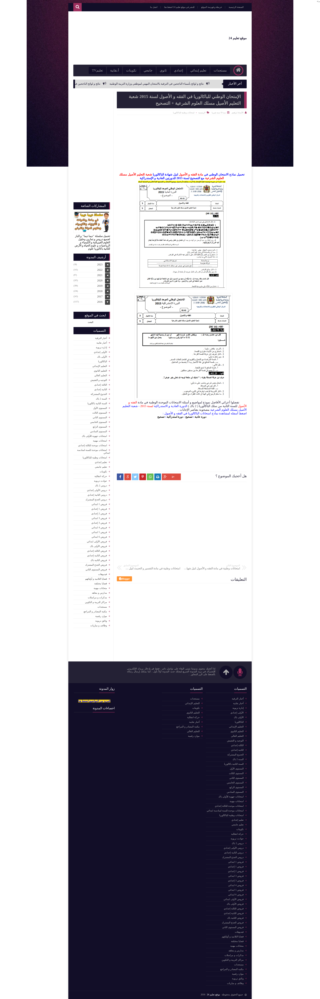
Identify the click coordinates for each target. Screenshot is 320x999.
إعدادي (178, 70)
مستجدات (220, 70)
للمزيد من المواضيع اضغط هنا (94, 701)
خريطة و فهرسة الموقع (211, 7)
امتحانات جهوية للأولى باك (94, 436)
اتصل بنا (154, 7)
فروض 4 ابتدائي (99, 527)
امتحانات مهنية (100, 441)
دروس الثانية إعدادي (97, 495)
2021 (99, 275)
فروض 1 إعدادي (99, 509)
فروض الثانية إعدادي (97, 555)
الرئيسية (201, 112)
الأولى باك (102, 357)
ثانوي (163, 70)
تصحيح (188, 416)
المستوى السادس (98, 431)
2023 (99, 264)
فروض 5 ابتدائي (99, 532)
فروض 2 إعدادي (99, 513)
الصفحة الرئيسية (236, 7)
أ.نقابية (114, 70)
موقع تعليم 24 (238, 38)
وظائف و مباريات (98, 625)
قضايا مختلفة (100, 583)
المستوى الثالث (99, 413)
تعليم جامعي (101, 467)
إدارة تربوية (101, 347)
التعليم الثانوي (100, 371)
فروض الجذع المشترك (96, 565)
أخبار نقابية (101, 343)
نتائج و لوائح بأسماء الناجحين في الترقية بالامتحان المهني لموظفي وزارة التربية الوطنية (206, 83)
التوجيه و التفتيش (98, 380)
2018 (99, 291)
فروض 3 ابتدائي (99, 518)
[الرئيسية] (238, 70)
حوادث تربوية (100, 481)
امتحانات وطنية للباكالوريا (183, 112)
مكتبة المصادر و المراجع (95, 611)
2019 (99, 285)
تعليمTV (97, 70)
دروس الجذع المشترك (96, 499)
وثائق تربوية (101, 621)
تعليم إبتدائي (198, 70)
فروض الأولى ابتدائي (97, 541)
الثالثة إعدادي (100, 385)
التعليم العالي (100, 375)
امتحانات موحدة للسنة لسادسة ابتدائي (93, 451)
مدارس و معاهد (99, 593)
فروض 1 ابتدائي (99, 504)
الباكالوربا (102, 361)
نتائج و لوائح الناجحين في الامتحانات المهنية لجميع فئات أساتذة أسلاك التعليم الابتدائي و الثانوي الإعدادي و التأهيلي (89, 83)
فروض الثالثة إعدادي (97, 551)
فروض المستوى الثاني (96, 569)
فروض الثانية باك (98, 560)
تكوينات (131, 70)
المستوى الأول (100, 408)
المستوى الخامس (98, 422)
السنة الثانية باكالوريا (97, 403)
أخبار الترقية (101, 338)
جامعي (148, 70)
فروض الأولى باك (98, 546)
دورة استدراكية (175, 416)
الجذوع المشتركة (99, 394)
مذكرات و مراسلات (97, 597)
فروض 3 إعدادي (99, 523)
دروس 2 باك (101, 485)
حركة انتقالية (100, 476)
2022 (99, 269)
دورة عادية (200, 416)
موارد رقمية (101, 616)
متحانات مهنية (100, 588)
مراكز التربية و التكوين (96, 602)
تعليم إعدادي (101, 462)
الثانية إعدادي (100, 389)
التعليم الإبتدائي (99, 366)
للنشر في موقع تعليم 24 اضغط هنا (179, 7)
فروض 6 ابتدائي (99, 537)
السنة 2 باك (101, 399)
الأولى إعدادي (100, 352)
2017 (99, 296)
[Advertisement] (134, 38)
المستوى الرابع (100, 427)
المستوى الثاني (100, 417)
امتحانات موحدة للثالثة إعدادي (92, 445)
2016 (99, 301)
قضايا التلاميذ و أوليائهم (96, 579)
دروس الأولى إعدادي (97, 490)
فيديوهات (102, 574)
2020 (99, 280)
